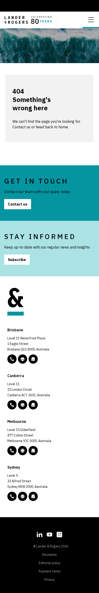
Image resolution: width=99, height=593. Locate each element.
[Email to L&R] (33, 359)
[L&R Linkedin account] (39, 534)
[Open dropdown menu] (90, 19)
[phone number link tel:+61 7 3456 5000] (12, 359)
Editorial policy (49, 563)
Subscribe (17, 259)
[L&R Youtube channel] (49, 534)
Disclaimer (49, 555)
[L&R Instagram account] (59, 534)
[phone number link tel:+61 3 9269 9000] (12, 450)
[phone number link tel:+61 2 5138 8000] (12, 404)
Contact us (17, 204)
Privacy (49, 580)
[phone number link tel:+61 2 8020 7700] (12, 496)
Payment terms (50, 571)
